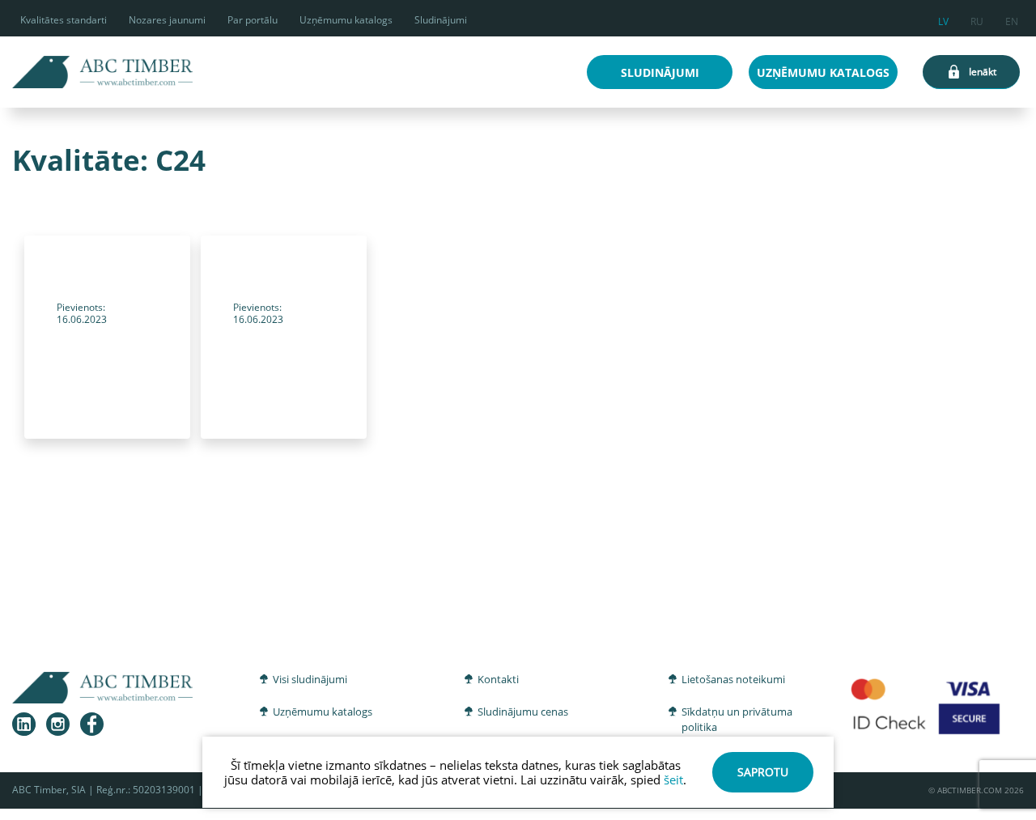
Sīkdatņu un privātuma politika (736, 719)
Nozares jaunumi (167, 20)
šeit (673, 779)
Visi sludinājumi (310, 679)
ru (976, 19)
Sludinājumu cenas (523, 711)
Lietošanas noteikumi (733, 679)
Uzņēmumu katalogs (346, 20)
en (1011, 19)
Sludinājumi (440, 20)
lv (943, 19)
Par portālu (252, 20)
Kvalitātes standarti (63, 20)
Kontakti (498, 679)
